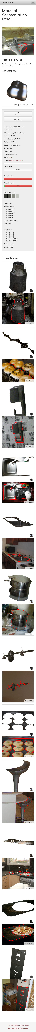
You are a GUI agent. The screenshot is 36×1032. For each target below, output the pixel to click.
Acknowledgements (22, 1028)
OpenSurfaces (7, 2)
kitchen (10, 157)
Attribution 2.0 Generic (16, 160)
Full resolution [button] (18, 115)
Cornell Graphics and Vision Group (18, 1025)
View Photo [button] (18, 120)
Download (11, 1028)
